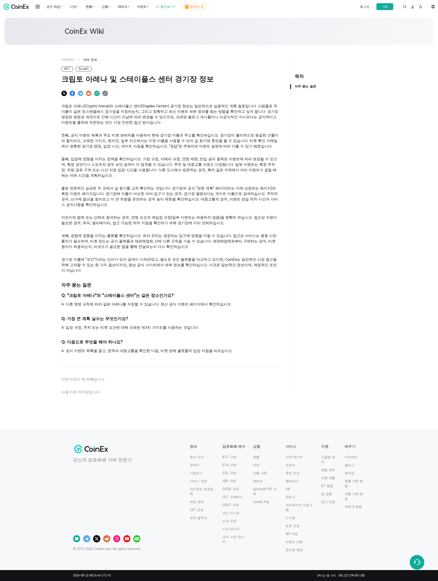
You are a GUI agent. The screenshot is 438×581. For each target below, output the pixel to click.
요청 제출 (328, 478)
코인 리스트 (231, 513)
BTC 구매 (229, 457)
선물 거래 (260, 473)
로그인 (365, 6)
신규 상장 (229, 521)
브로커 (290, 465)
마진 (256, 465)
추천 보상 (293, 473)
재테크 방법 (353, 506)
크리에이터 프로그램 (299, 507)
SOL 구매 (229, 473)
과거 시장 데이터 (233, 539)
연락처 (194, 465)
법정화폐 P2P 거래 (265, 491)
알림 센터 (328, 470)
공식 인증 (328, 502)
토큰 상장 (293, 526)
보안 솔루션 (198, 518)
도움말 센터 (328, 459)
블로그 (349, 465)
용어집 (349, 473)
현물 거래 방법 (354, 483)
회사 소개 (197, 457)
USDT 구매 (230, 505)
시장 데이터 (231, 529)
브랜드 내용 (294, 542)
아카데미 (351, 457)
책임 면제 (197, 502)
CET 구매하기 (232, 497)
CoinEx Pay (261, 502)
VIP (288, 489)
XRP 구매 (229, 481)
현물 (256, 457)
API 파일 (292, 534)
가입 (385, 6)
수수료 (290, 518)
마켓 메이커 (294, 457)
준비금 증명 (294, 550)
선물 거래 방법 (354, 496)
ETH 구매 (229, 465)
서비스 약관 (198, 481)
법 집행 (326, 494)
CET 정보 (196, 510)
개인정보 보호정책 (201, 491)
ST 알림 (327, 486)
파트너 (290, 497)
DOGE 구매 (230, 489)
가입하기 (196, 473)
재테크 (258, 481)
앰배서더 (292, 481)
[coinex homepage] (17, 7)
